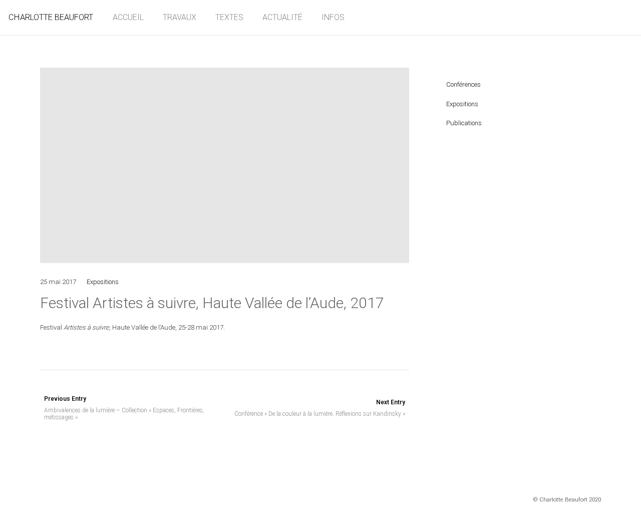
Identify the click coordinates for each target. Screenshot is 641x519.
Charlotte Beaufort (51, 17)
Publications (464, 123)
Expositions (103, 282)
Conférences (463, 84)
